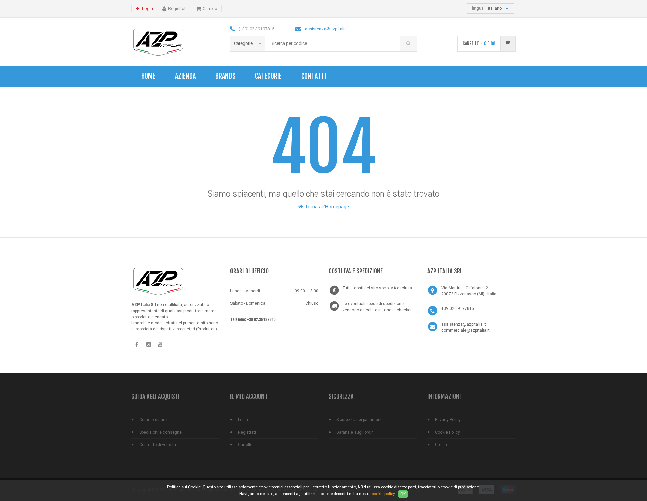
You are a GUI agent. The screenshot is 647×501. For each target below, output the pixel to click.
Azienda (185, 76)
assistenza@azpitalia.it (327, 28)
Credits (442, 444)
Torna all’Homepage (326, 207)
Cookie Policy (447, 432)
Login (147, 8)
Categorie (244, 43)
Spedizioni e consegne (160, 432)
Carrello (210, 8)
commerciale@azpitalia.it (465, 330)
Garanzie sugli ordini (355, 432)
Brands (225, 76)
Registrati (177, 8)
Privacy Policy (448, 419)
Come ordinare (153, 419)
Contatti (313, 76)
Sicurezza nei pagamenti (359, 419)
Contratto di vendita (157, 444)
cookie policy (383, 493)
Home (148, 76)
